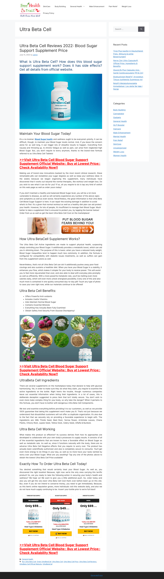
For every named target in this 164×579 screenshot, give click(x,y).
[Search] (141, 29)
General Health (76, 6)
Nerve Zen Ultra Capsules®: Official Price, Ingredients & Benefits (125, 63)
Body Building (60, 6)
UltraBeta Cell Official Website (31, 564)
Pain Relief (113, 6)
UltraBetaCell (47, 564)
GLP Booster (119, 125)
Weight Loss (126, 6)
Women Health (119, 155)
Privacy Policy (48, 13)
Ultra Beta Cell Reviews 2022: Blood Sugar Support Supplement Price (58, 48)
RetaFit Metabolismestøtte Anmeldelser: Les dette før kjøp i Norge (127, 86)
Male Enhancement (96, 6)
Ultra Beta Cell (57, 562)
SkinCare (46, 6)
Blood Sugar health (44, 139)
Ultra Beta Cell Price (71, 562)
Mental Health (119, 136)
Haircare (117, 129)
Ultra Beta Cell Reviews (88, 562)
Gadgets (117, 117)
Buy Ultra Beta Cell (29, 562)
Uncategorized (119, 148)
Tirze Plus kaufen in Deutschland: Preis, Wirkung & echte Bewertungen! (128, 54)
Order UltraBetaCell (44, 562)
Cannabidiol (118, 114)
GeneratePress (97, 575)
